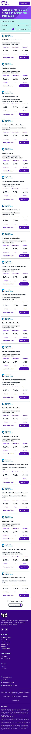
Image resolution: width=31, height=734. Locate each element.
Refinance (3, 646)
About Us (3, 666)
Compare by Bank (5, 648)
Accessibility (4, 669)
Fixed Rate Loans (5, 639)
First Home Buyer (5, 644)
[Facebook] (6, 629)
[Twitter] (2, 629)
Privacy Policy (6, 696)
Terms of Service (16, 696)
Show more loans (14, 605)
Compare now (23, 3)
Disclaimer (25, 696)
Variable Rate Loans (6, 637)
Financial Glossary (5, 658)
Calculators (4, 656)
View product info (8, 57)
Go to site (22, 57)
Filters (3, 29)
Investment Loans (5, 642)
